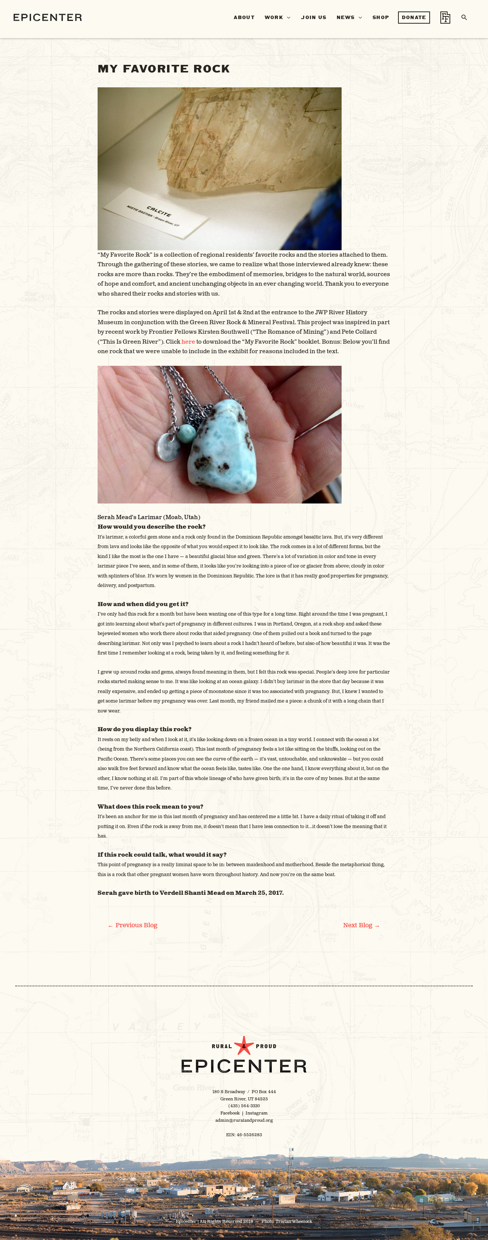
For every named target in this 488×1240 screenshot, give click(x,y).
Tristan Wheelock (294, 1221)
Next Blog (361, 925)
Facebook (230, 1113)
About (244, 17)
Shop (380, 17)
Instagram (257, 1113)
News (346, 17)
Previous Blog (132, 925)
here (188, 342)
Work (274, 17)
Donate (414, 17)
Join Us (313, 17)
